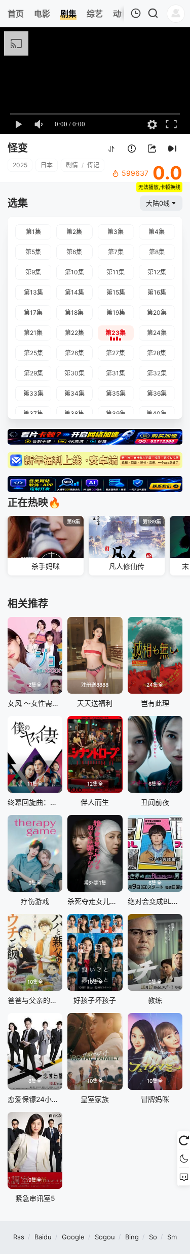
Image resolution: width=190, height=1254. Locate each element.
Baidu (43, 1237)
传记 (93, 165)
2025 (20, 165)
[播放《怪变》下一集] (172, 149)
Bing (132, 1237)
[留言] (183, 1177)
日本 (47, 165)
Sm (172, 1237)
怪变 (18, 148)
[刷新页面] (183, 1140)
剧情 (72, 165)
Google (73, 1237)
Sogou (105, 1237)
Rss (18, 1237)
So (153, 1237)
